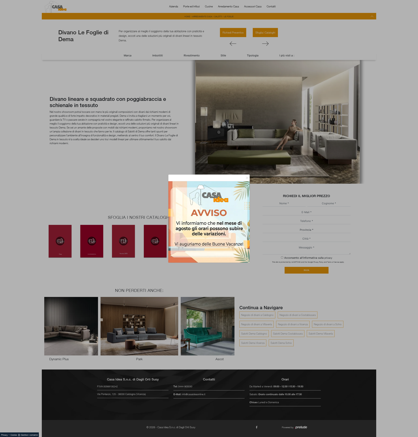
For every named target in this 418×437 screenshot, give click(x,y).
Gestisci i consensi (29, 435)
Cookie (13, 435)
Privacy (4, 435)
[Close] (247, 177)
